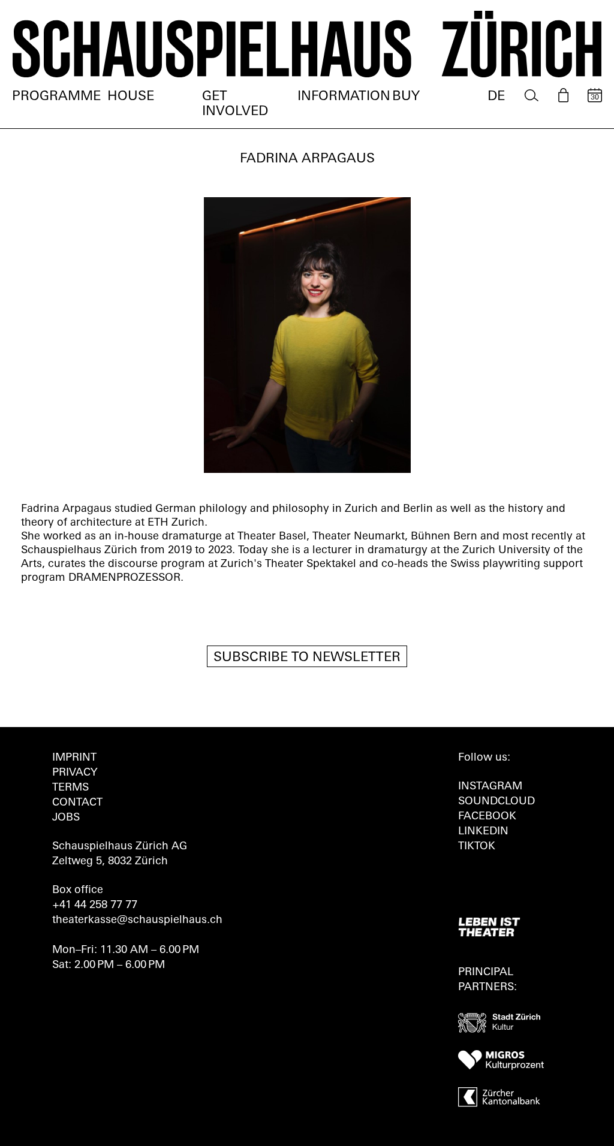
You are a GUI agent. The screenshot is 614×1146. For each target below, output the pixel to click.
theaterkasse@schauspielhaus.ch (137, 920)
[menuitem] (531, 95)
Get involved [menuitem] (235, 104)
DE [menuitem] (496, 97)
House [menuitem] (130, 97)
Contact (77, 803)
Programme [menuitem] (56, 97)
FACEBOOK (487, 817)
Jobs (66, 818)
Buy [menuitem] (406, 97)
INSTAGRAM (490, 787)
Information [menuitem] (343, 97)
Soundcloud (496, 802)
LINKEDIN (483, 832)
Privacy (74, 773)
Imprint (74, 758)
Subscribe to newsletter (307, 658)
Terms (70, 788)
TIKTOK (476, 847)
